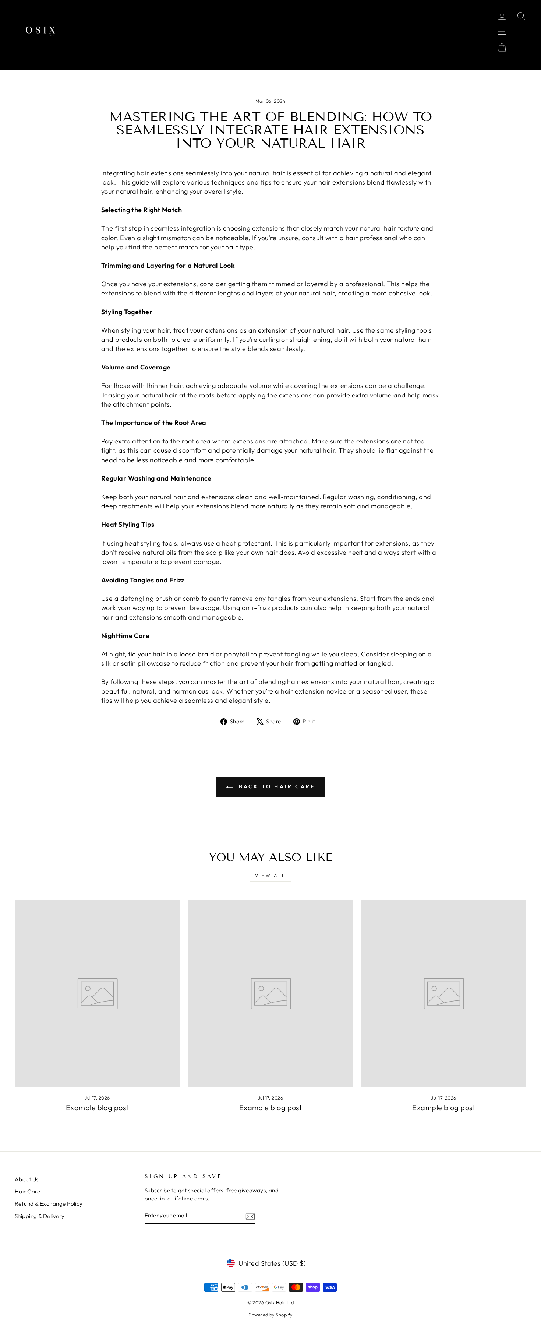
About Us (27, 1179)
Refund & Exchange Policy (49, 1203)
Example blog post (97, 1107)
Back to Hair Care (275, 786)
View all (270, 875)
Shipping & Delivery (40, 1216)
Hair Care (27, 1191)
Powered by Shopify (270, 1315)
